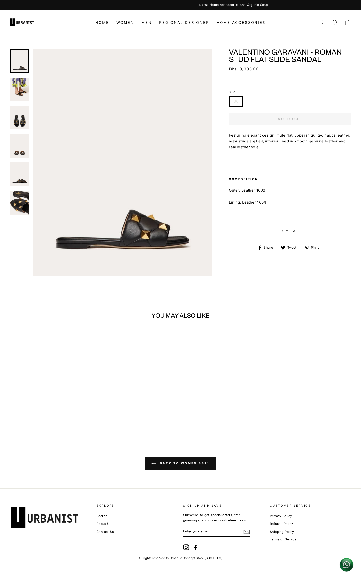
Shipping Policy (282, 532)
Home (102, 22)
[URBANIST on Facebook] (196, 547)
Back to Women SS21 (183, 463)
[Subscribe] (246, 532)
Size (233, 92)
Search (102, 516)
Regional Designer (184, 22)
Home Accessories (241, 22)
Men (146, 22)
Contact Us (105, 532)
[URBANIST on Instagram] (186, 547)
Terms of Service (283, 539)
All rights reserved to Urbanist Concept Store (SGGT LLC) (180, 558)
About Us (104, 524)
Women (125, 22)
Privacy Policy (281, 516)
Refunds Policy (281, 524)
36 (236, 101)
